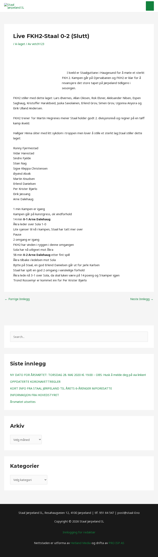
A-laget (20, 44)
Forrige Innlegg (17, 298)
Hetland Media (81, 543)
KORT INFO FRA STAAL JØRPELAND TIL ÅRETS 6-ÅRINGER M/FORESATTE (61, 388)
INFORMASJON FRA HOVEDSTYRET (34, 395)
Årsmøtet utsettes (23, 402)
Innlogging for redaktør (79, 532)
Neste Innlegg (141, 298)
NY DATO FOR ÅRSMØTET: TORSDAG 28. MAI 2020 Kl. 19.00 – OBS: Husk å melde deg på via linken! (78, 375)
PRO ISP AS (116, 543)
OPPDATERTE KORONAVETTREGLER (35, 381)
